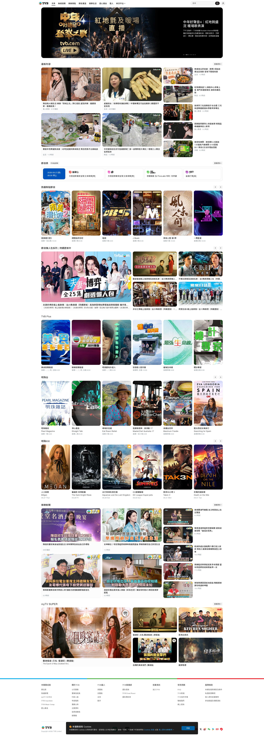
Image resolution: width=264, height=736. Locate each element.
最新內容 (46, 64)
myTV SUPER (49, 604)
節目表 (44, 163)
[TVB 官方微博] (204, 729)
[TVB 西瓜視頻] (221, 729)
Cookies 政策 (149, 729)
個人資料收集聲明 (166, 729)
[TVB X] (200, 729)
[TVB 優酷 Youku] (213, 729)
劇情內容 (188, 44)
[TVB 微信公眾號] (208, 729)
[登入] (223, 3)
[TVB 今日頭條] (217, 729)
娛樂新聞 (46, 504)
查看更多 (217, 64)
